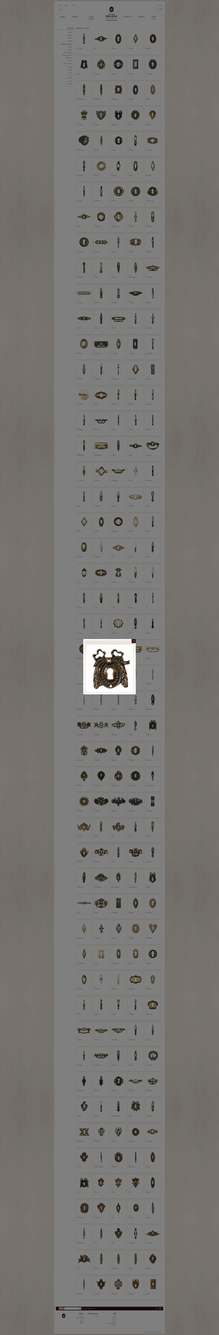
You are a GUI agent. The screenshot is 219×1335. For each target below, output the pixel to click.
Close (134, 641)
